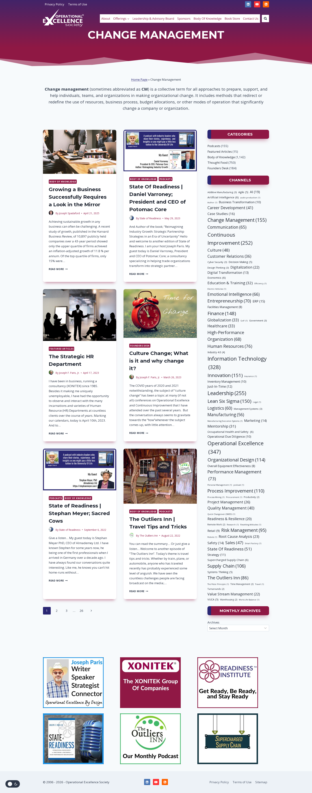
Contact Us (250, 18)
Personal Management (219, 485)
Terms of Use (77, 4)
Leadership (226, 393)
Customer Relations (229, 256)
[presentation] (79, 152)
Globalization (223, 320)
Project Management (228, 502)
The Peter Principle (218, 584)
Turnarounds (215, 589)
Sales (234, 542)
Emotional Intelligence (233, 294)
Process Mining (215, 497)
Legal (257, 402)
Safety (215, 543)
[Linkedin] (248, 4)
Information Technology (237, 363)
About (105, 18)
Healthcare (221, 325)
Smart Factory (253, 543)
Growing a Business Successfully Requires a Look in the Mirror (78, 197)
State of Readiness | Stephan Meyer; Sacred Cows (79, 513)
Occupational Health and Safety (230, 431)
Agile (243, 192)
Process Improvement (235, 491)
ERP (259, 301)
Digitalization (244, 267)
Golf (244, 320)
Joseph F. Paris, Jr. (69, 372)
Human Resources (229, 346)
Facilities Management (224, 307)
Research (233, 524)
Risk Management (243, 530)
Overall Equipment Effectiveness (231, 466)
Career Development (230, 207)
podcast (238, 485)
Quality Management (230, 508)
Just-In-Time (219, 386)
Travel (259, 584)
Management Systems (248, 408)
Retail (213, 531)
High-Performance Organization (225, 336)
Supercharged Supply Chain (227, 560)
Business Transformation (240, 202)
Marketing (255, 420)
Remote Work (216, 524)
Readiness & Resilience (229, 519)
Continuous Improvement (229, 238)
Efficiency (260, 283)
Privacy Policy (54, 4)
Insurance (250, 376)
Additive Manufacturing (222, 192)
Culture (218, 250)
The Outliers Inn (149, 535)
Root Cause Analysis (239, 536)
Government (258, 320)
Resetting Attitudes (250, 524)
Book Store (232, 18)
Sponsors (183, 18)
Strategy (216, 555)
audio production (250, 197)
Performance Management (234, 475)
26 (81, 611)
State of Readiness (150, 218)
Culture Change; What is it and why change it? (158, 360)
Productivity (251, 497)
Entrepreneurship (229, 301)
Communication (226, 227)
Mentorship (221, 426)
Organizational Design (236, 460)
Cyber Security (217, 262)
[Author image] (51, 213)
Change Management (236, 220)
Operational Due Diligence (229, 436)
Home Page (139, 79)
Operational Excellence (235, 447)
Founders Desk (140, 345)
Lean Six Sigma (229, 401)
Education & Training (230, 282)
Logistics (219, 408)
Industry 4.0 (216, 352)
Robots (212, 537)
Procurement (234, 497)
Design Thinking (218, 267)
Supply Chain (226, 566)
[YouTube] (257, 4)
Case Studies (221, 213)
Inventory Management (226, 381)
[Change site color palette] (12, 784)
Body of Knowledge (62, 181)
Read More (58, 269)
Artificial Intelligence (223, 197)
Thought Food (217, 162)
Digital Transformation (228, 272)
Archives (213, 622)
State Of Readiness (229, 549)
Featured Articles (61, 348)
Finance (221, 313)
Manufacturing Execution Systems (224, 421)
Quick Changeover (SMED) (221, 514)
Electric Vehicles (216, 289)
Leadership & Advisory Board (153, 18)
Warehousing (228, 599)
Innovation (225, 375)
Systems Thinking (220, 572)
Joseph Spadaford (69, 213)
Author (212, 202)
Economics (216, 277)
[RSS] (266, 4)
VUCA (212, 599)
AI (255, 191)
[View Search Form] (265, 18)
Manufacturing (225, 414)
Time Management (242, 584)
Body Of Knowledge (208, 18)
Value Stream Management (233, 594)
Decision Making (240, 262)
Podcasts (165, 179)
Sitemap (261, 782)
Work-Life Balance (249, 599)
